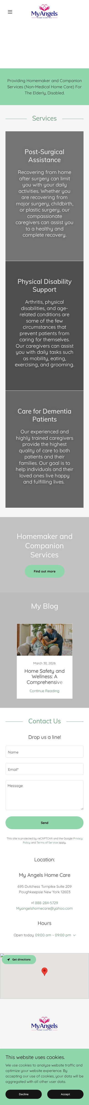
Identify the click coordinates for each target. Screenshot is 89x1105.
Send (44, 823)
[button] (11, 11)
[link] (44, 12)
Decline (24, 1094)
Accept (65, 1094)
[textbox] (44, 752)
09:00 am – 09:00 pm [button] (53, 935)
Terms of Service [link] (47, 842)
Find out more (44, 571)
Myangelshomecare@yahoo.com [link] (44, 908)
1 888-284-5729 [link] (45, 903)
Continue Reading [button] (44, 690)
